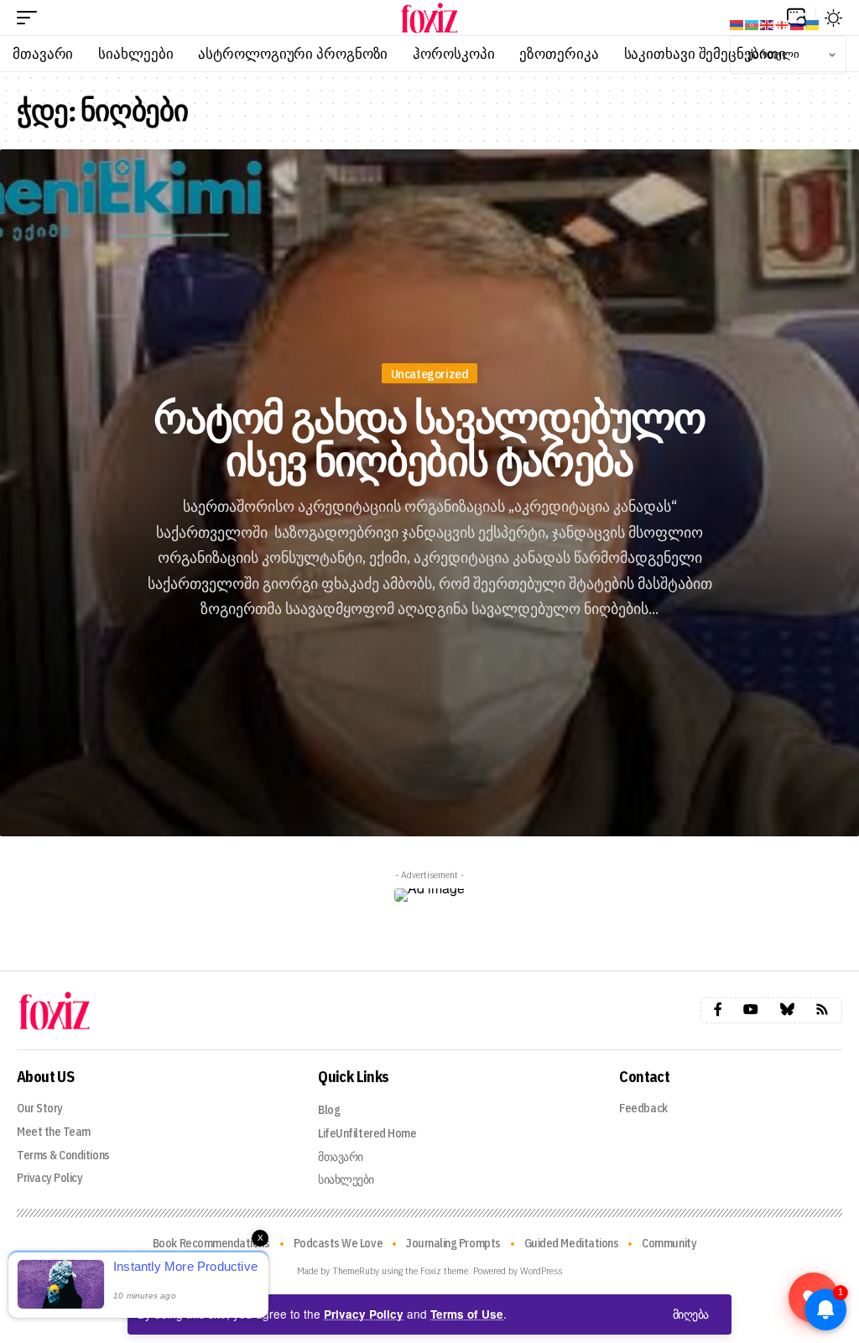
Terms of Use (466, 1314)
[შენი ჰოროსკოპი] (429, 17)
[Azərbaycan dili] (752, 23)
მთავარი (340, 1156)
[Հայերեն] (737, 23)
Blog (329, 1109)
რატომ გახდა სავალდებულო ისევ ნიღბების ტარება (429, 439)
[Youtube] (751, 1009)
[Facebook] (718, 1009)
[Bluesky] (787, 1009)
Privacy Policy (363, 1314)
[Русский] (797, 23)
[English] (767, 23)
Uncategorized (430, 374)
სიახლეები (346, 1179)
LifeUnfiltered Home (367, 1133)
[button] (690, 1314)
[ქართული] (782, 23)
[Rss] (822, 1009)
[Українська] (812, 23)
